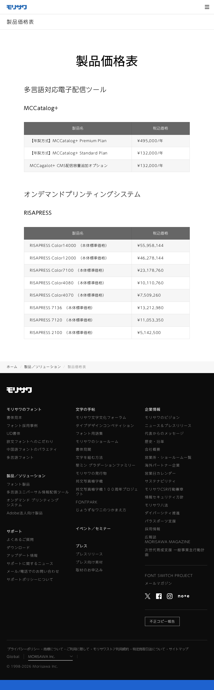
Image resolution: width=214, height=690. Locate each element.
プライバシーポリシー (23, 649)
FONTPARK (87, 502)
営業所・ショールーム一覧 (168, 457)
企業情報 (152, 409)
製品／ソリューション (42, 366)
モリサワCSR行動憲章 (164, 489)
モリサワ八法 (156, 505)
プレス (81, 546)
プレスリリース (89, 554)
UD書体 (14, 433)
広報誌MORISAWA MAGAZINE (168, 539)
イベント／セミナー (93, 529)
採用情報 (152, 529)
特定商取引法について (149, 649)
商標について (53, 649)
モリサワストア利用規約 (111, 649)
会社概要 (152, 449)
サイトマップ (178, 649)
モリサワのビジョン (162, 417)
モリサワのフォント (24, 409)
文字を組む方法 (89, 457)
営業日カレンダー (160, 473)
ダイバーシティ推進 (162, 513)
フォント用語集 (89, 433)
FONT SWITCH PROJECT (169, 575)
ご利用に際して (78, 649)
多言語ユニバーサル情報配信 (38, 492)
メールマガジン (158, 583)
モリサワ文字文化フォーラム (101, 417)
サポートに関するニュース (30, 563)
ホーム (12, 366)
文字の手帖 (85, 409)
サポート (14, 531)
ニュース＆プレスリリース (168, 426)
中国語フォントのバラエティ (32, 449)
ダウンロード (18, 548)
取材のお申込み (89, 570)
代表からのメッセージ (164, 433)
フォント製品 (18, 484)
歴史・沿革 (154, 441)
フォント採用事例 (22, 426)
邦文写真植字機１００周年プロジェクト (107, 492)
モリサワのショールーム (97, 441)
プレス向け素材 (89, 562)
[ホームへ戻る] (19, 7)
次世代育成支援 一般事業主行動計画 (175, 552)
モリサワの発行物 (91, 473)
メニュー (207, 7)
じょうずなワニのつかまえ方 (101, 510)
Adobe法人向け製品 (25, 513)
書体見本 (14, 417)
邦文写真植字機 (89, 481)
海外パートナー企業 (162, 465)
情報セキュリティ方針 (164, 497)
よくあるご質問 (20, 539)
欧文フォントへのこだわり (30, 441)
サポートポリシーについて (30, 579)
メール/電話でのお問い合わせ (33, 571)
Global (13, 656)
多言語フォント (20, 457)
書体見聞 (83, 449)
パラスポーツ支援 (160, 521)
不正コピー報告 (162, 621)
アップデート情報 (22, 555)
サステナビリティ (160, 481)
